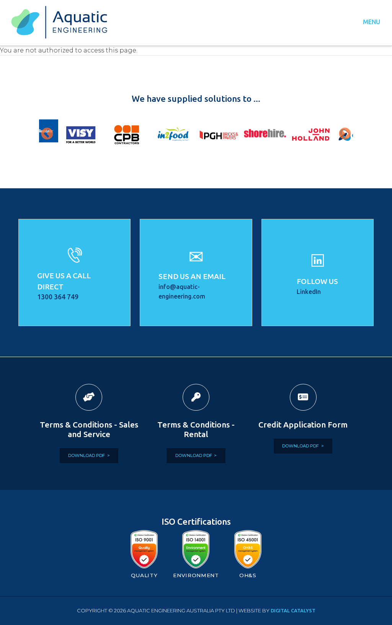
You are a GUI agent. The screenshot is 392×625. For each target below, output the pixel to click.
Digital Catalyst (293, 610)
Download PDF (86, 455)
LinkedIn (309, 291)
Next (345, 134)
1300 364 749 (57, 296)
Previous (47, 134)
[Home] (62, 22)
